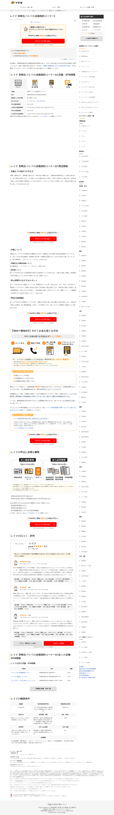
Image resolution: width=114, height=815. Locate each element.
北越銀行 (83, 320)
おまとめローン (85, 82)
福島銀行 (83, 241)
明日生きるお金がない (38, 758)
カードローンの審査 (87, 112)
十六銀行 (83, 366)
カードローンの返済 (87, 92)
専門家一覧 (61, 807)
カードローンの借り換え (88, 87)
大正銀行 (83, 447)
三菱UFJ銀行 (85, 156)
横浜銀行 (83, 255)
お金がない (72, 758)
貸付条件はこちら (20, 776)
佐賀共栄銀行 (85, 576)
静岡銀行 (83, 372)
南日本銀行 (84, 622)
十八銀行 (83, 581)
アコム (83, 136)
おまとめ (84, 30)
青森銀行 (83, 200)
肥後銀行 (83, 596)
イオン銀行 (84, 657)
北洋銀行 (83, 195)
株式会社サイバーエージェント (42, 795)
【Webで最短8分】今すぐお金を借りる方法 (56, 66)
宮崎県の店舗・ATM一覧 (43, 688)
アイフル (83, 131)
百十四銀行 (84, 551)
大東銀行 (83, 236)
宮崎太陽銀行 (85, 617)
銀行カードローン (86, 61)
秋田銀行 (83, 221)
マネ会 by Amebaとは (44, 807)
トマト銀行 (84, 497)
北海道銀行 (84, 190)
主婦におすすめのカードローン (90, 102)
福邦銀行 (83, 452)
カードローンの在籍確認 (88, 97)
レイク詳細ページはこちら (67, 59)
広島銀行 (83, 502)
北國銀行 (83, 331)
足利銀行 (83, 281)
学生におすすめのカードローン (90, 107)
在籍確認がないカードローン (89, 71)
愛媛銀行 (83, 531)
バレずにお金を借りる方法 (17, 758)
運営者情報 (54, 807)
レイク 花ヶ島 (40, 10)
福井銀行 (83, 341)
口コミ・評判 (56, 7)
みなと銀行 (84, 457)
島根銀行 (83, 476)
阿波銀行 (83, 541)
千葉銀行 (83, 301)
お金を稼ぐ (66, 758)
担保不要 (84, 24)
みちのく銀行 (85, 206)
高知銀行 (83, 526)
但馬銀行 (83, 442)
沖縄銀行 (83, 627)
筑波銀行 (83, 266)
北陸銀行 (83, 336)
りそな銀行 (84, 176)
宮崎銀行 (83, 611)
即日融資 (68, 762)
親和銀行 (83, 586)
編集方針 (74, 807)
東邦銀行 (83, 246)
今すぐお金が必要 (28, 758)
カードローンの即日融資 (88, 77)
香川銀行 (83, 546)
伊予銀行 (83, 536)
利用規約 (45, 809)
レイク (24, 10)
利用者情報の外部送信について (49, 810)
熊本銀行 (83, 591)
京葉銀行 (83, 291)
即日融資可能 (86, 21)
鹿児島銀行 (84, 606)
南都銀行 (83, 462)
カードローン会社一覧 (26, 7)
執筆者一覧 (67, 807)
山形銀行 (83, 231)
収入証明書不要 (97, 21)
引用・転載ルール (53, 809)
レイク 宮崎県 (31, 10)
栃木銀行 (83, 286)
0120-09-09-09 (40, 101)
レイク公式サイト (31, 513)
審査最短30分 (97, 27)
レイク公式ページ (45, 116)
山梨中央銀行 (85, 346)
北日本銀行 (84, 211)
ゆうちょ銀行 (85, 171)
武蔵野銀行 (84, 296)
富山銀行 (83, 326)
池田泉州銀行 (85, 432)
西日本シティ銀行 (86, 565)
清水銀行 (83, 387)
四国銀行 (83, 521)
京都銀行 (83, 416)
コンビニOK (96, 30)
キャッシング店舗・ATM (87, 7)
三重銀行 (83, 411)
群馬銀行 (83, 276)
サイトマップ (61, 810)
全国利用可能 (86, 27)
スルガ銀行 (84, 382)
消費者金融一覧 (14, 753)
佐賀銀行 (83, 571)
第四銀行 (83, 315)
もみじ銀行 (84, 492)
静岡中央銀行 (85, 377)
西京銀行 (83, 507)
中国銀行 (83, 471)
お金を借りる (85, 51)
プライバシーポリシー (65, 809)
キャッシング (85, 66)
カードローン (18, 10)
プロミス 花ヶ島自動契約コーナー (20, 672)
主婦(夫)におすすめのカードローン (19, 766)
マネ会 (11, 10)
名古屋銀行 (84, 392)
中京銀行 (83, 402)
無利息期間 (96, 24)
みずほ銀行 (84, 166)
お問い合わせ (69, 810)
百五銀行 (83, 421)
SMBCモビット (85, 126)
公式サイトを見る (58, 643)
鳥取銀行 (83, 481)
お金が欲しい (61, 758)
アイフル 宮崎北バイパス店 (19, 676)
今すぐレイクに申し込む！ (43, 41)
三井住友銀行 (85, 161)
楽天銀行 (83, 642)
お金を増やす (47, 758)
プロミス (83, 141)
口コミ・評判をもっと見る (28, 643)
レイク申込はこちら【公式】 (24, 428)
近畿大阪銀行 (85, 437)
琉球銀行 (83, 632)
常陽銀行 (83, 260)
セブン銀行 (84, 647)
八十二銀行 (84, 351)
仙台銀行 (83, 226)
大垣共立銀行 (85, 361)
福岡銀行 (83, 560)
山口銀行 (83, 512)
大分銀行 (83, 601)
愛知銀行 (83, 397)
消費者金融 (84, 56)
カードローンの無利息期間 (17, 762)
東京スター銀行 (85, 306)
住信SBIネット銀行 (86, 652)
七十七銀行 (84, 216)
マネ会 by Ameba (18, 780)
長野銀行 (83, 356)
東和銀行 (83, 271)
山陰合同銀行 (85, 486)
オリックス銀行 (85, 662)
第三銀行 (83, 426)
